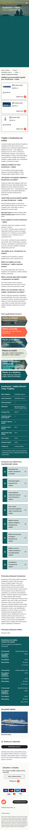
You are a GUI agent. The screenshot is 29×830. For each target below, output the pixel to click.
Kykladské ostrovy (6, 72)
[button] (15, 471)
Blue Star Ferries (6, 212)
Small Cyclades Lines (8, 214)
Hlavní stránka (5, 70)
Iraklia (16, 72)
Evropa (15, 70)
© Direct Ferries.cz (5, 813)
